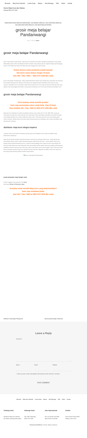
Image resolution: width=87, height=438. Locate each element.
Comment (19, 339)
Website (55, 365)
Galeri (63, 3)
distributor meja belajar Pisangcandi (13, 318)
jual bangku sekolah (38, 23)
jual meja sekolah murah (43, 25)
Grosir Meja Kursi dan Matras (14, 8)
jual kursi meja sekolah (53, 23)
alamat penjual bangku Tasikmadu (54, 318)
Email (36, 365)
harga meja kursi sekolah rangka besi (17, 23)
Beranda (7, 3)
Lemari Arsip (32, 3)
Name (18, 365)
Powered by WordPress (36, 425)
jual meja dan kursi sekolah (24, 25)
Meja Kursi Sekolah (19, 3)
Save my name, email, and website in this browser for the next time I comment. (39, 373)
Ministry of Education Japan (17, 184)
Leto (49, 425)
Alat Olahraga (49, 3)
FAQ (57, 3)
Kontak (70, 3)
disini (25, 182)
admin (37, 40)
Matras (40, 3)
